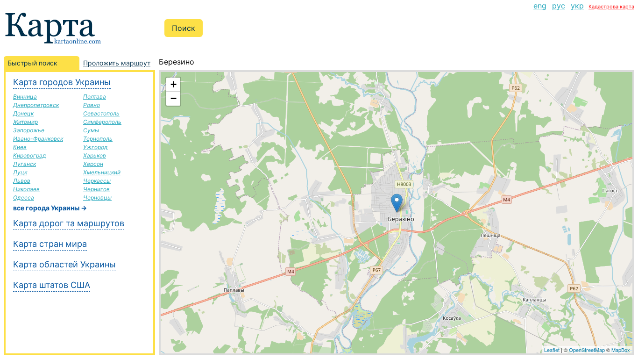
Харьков (94, 155)
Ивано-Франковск (38, 138)
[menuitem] (539, 5)
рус (558, 5)
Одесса (23, 197)
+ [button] (173, 84)
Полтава (94, 96)
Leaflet (552, 349)
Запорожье (28, 130)
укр (577, 5)
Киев (20, 147)
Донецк (23, 113)
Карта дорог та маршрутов (68, 223)
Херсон (93, 163)
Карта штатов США (51, 285)
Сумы (91, 130)
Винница (25, 96)
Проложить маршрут (116, 63)
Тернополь (98, 138)
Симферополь (102, 121)
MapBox (620, 349)
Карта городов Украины (62, 82)
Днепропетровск (36, 104)
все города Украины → (50, 208)
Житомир (25, 121)
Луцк (20, 172)
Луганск (24, 163)
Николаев (26, 189)
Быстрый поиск (32, 63)
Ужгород (95, 147)
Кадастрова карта (611, 6)
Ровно (91, 104)
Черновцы (97, 197)
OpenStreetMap (587, 349)
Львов (21, 180)
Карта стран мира (50, 244)
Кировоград (29, 155)
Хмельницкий (102, 172)
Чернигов (96, 189)
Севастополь (101, 113)
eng (539, 5)
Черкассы (97, 180)
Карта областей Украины (64, 264)
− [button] (173, 98)
